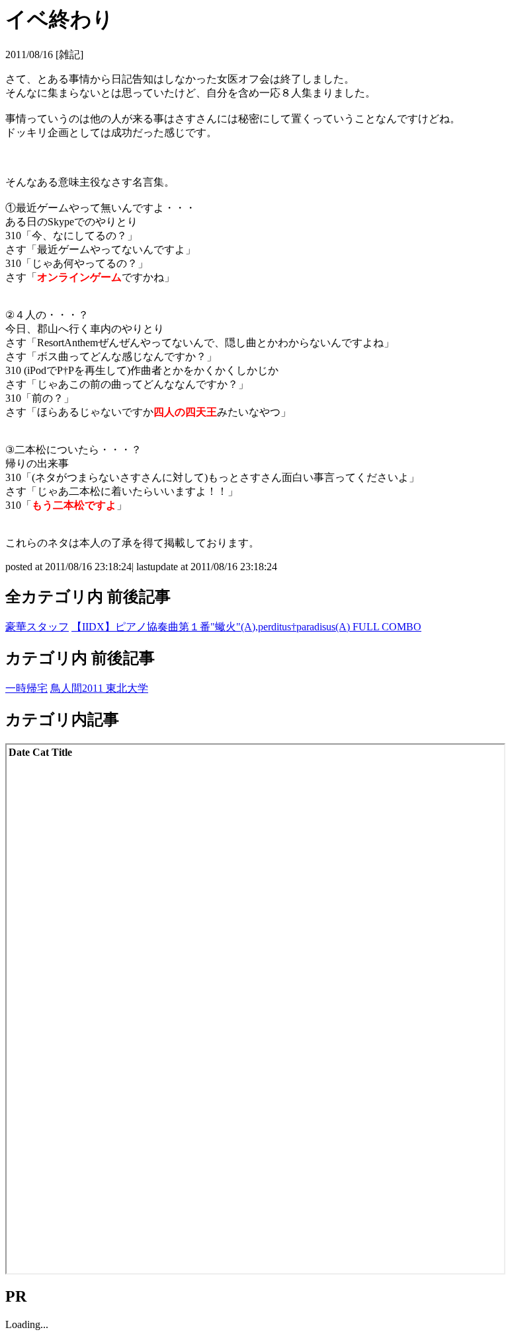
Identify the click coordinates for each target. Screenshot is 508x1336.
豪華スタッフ (37, 626)
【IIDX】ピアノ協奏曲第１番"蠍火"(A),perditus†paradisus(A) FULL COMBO (246, 626)
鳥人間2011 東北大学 (99, 688)
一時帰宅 (26, 688)
